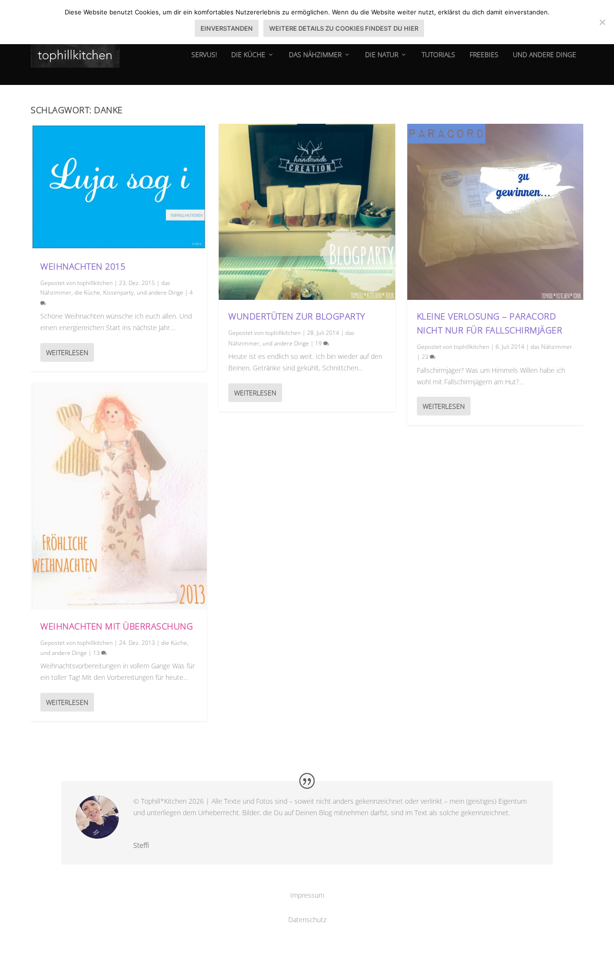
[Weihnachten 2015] (119, 187)
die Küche (248, 55)
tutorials (438, 55)
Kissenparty (118, 292)
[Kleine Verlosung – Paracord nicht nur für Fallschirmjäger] (495, 212)
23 (426, 357)
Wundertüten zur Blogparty (297, 316)
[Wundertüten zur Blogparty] (307, 212)
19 (319, 343)
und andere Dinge (160, 292)
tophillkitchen (95, 283)
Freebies (484, 55)
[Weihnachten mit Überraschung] (119, 496)
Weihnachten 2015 (82, 266)
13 (97, 653)
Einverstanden (227, 28)
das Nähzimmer (315, 55)
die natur (381, 55)
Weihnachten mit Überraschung (116, 626)
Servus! (204, 55)
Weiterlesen (67, 352)
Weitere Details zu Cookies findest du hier (343, 28)
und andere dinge (544, 55)
